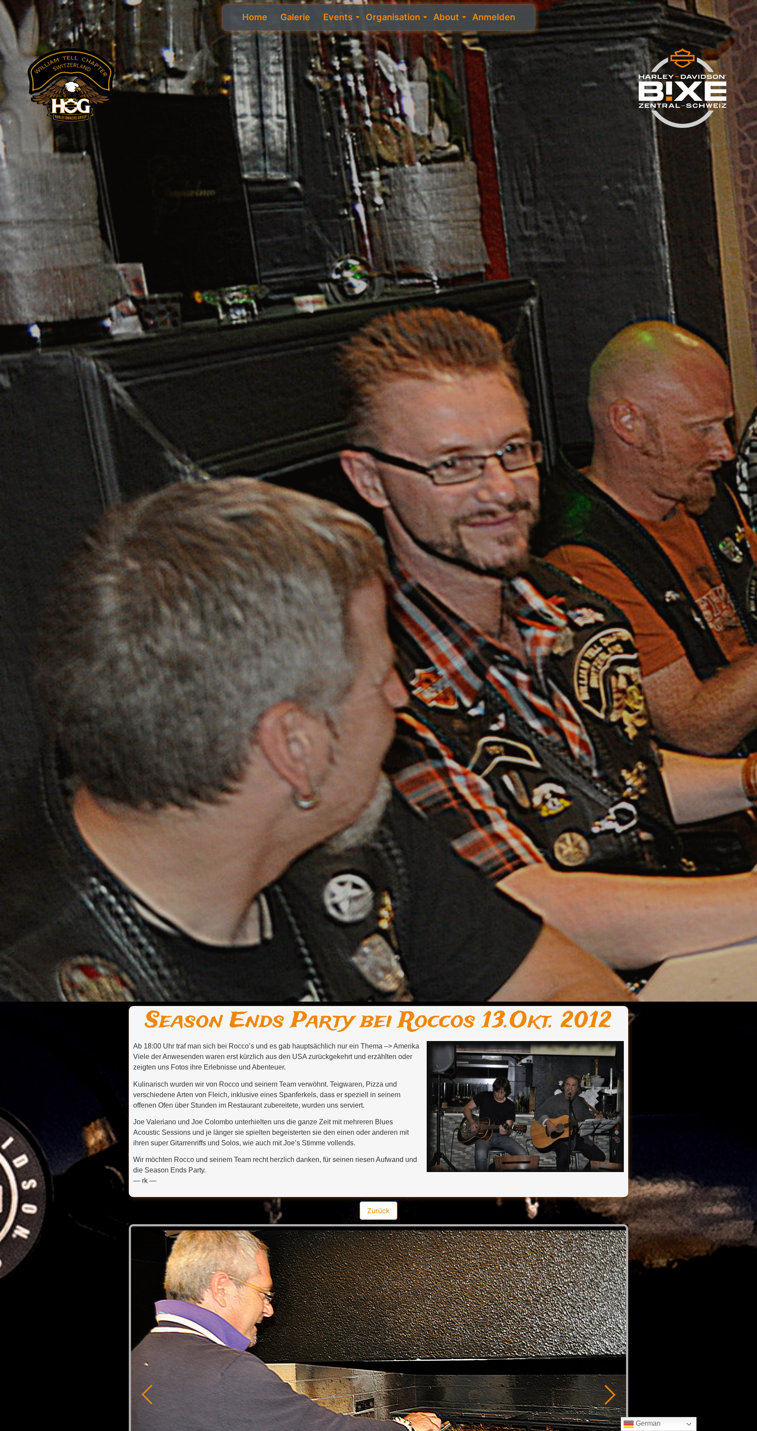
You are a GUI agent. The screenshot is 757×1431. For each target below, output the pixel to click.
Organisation (393, 17)
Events (338, 17)
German (647, 1423)
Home (254, 17)
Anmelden (493, 17)
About (446, 17)
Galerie (295, 17)
